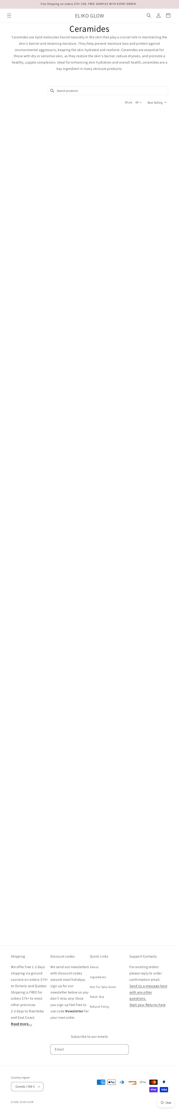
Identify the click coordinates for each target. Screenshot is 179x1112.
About (94, 967)
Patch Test (97, 997)
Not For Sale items (103, 987)
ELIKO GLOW (27, 1101)
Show (129, 102)
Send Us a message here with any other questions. (148, 992)
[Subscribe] (124, 1049)
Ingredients (98, 977)
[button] (9, 15)
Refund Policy (99, 1007)
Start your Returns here (147, 1004)
